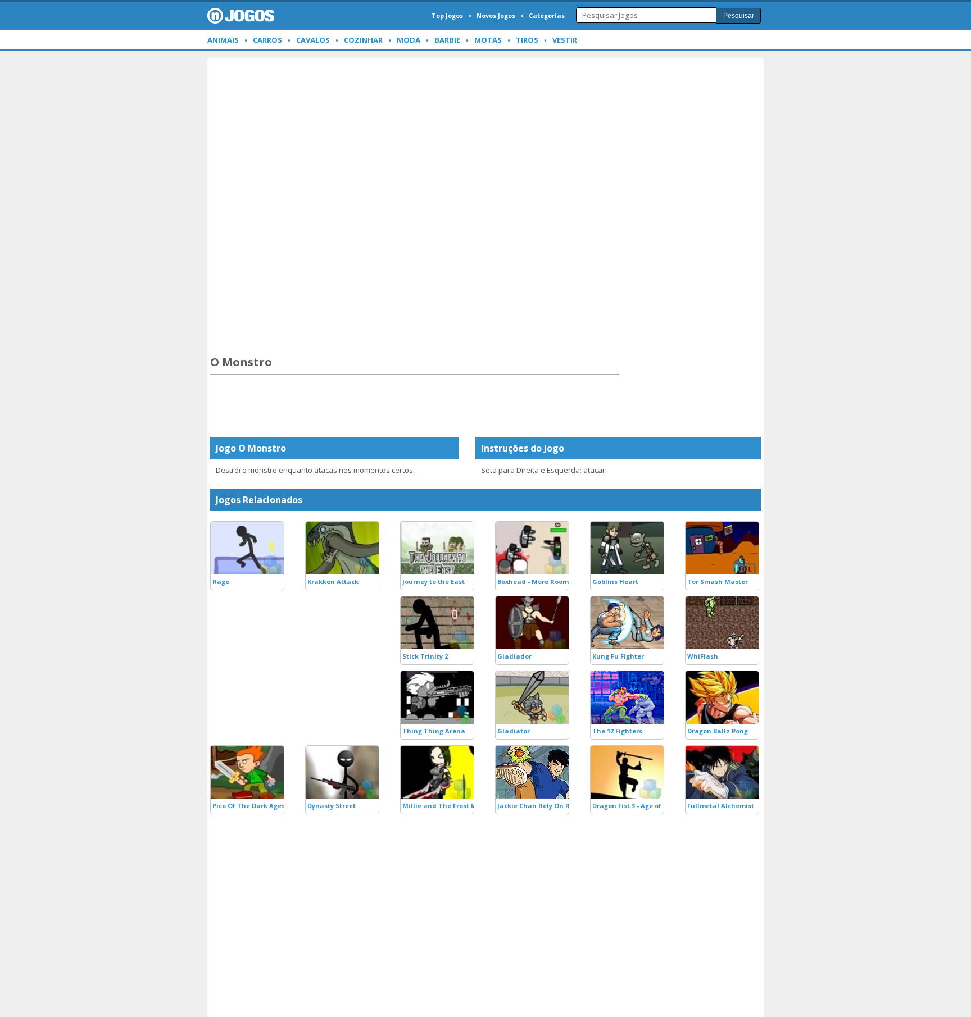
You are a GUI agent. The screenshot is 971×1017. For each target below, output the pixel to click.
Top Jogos (447, 15)
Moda (408, 40)
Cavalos (313, 40)
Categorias (547, 15)
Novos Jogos (496, 15)
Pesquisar (738, 16)
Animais (223, 40)
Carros (267, 40)
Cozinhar (363, 40)
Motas (488, 40)
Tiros (527, 40)
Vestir (564, 40)
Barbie (447, 40)
